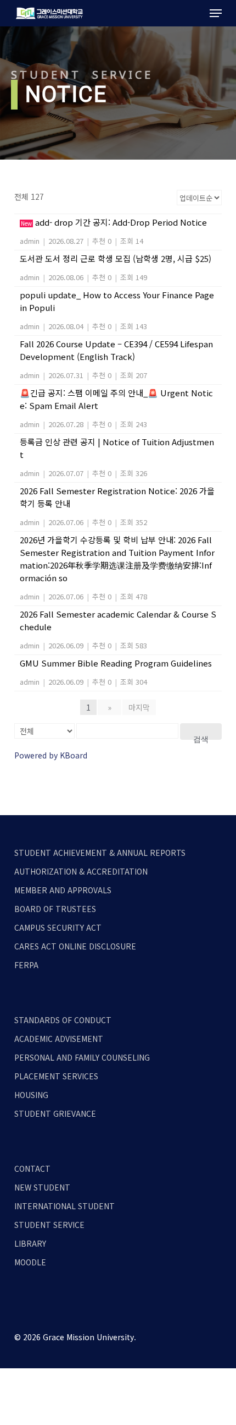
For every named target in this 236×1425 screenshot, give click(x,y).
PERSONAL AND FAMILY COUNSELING (82, 1057)
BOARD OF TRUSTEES (55, 908)
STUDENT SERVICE (49, 1224)
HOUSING (31, 1094)
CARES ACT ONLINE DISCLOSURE (75, 946)
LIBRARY (30, 1243)
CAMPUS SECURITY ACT (58, 927)
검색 (201, 737)
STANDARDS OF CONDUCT (62, 1019)
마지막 (139, 707)
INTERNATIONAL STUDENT (64, 1205)
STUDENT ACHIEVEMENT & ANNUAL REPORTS (100, 852)
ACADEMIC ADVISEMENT (58, 1038)
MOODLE (30, 1262)
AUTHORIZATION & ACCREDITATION (81, 871)
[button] (216, 13)
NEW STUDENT (42, 1187)
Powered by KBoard (50, 755)
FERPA (26, 964)
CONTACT (32, 1168)
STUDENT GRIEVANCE (55, 1113)
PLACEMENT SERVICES (56, 1076)
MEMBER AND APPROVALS (62, 890)
